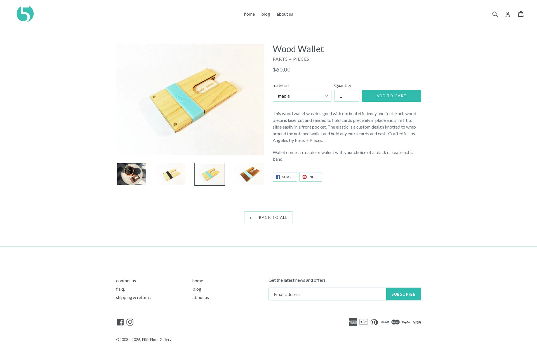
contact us (126, 280)
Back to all (273, 217)
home (249, 13)
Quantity (342, 85)
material (281, 85)
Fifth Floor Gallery (156, 339)
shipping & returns (133, 297)
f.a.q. (120, 288)
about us (285, 13)
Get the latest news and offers (297, 280)
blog (265, 13)
